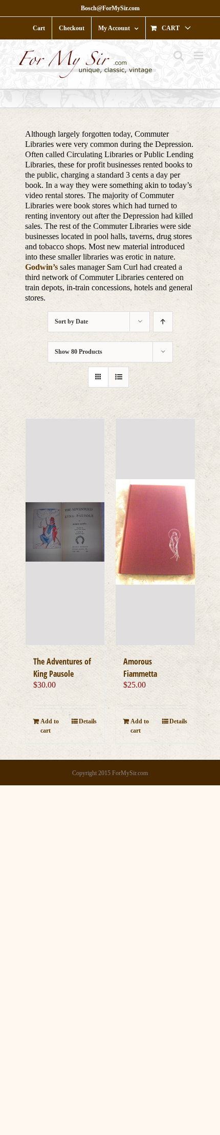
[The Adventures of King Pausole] (65, 532)
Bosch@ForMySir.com (110, 8)
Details (88, 721)
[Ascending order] (163, 321)
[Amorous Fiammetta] (155, 532)
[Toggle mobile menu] (199, 55)
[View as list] (118, 377)
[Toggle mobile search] (178, 55)
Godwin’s (41, 267)
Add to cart (49, 726)
